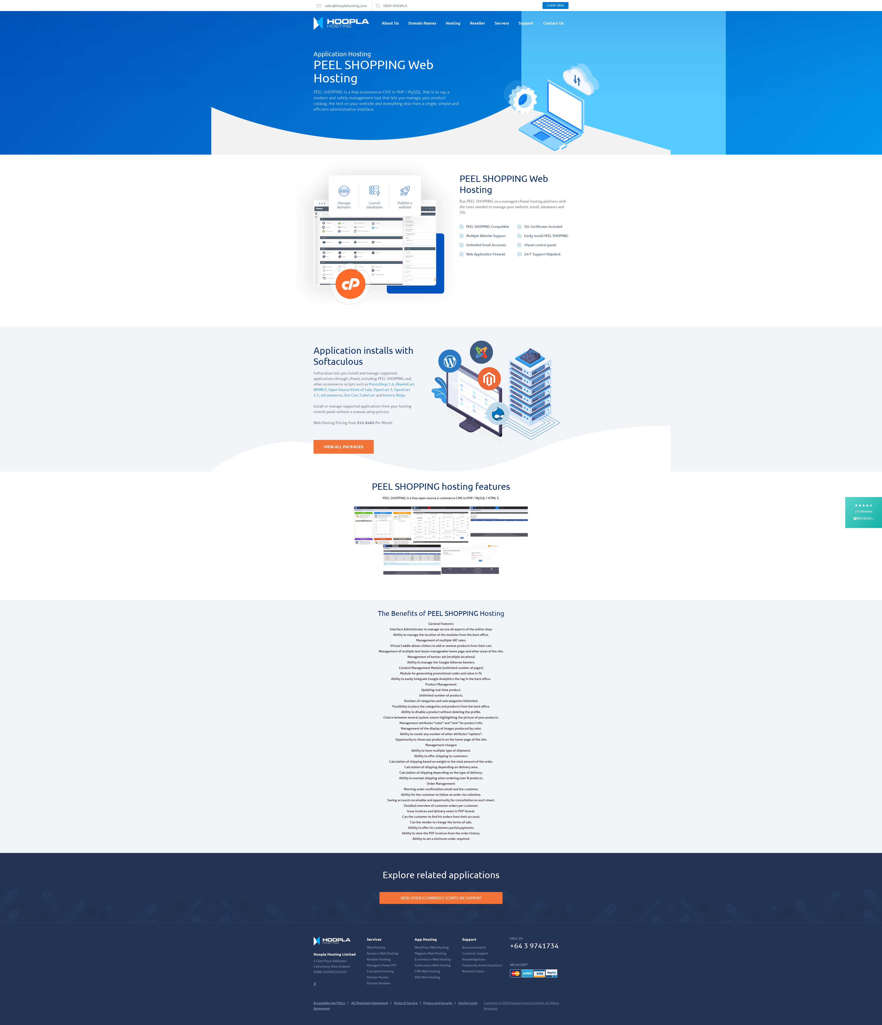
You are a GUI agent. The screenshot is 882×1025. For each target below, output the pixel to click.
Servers (502, 23)
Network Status (473, 971)
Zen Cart (351, 395)
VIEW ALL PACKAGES (343, 446)
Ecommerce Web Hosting (433, 959)
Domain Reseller (378, 983)
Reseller (477, 23)
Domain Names (422, 23)
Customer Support (475, 953)
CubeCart (367, 395)
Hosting (453, 23)
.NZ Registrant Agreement (369, 1003)
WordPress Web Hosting (432, 947)
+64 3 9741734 (534, 945)
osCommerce (331, 395)
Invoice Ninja (394, 395)
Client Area (555, 5)
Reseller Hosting (378, 959)
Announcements (474, 947)
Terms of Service (406, 1003)
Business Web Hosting (382, 953)
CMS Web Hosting (427, 971)
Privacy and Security (437, 1003)
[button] (863, 512)
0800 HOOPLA (395, 5)
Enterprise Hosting (380, 971)
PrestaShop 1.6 (381, 384)
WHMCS (320, 389)
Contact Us (553, 23)
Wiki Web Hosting (427, 977)
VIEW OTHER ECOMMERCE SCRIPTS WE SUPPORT (441, 897)
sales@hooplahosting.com (346, 5)
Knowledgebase (473, 959)
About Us (390, 23)
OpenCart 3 (383, 389)
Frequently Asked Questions (482, 965)
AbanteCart (405, 384)
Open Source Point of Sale (350, 389)
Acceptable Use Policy (329, 1003)
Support (526, 23)
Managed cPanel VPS (382, 965)
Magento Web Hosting (430, 953)
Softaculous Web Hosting (433, 965)
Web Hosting (376, 947)
